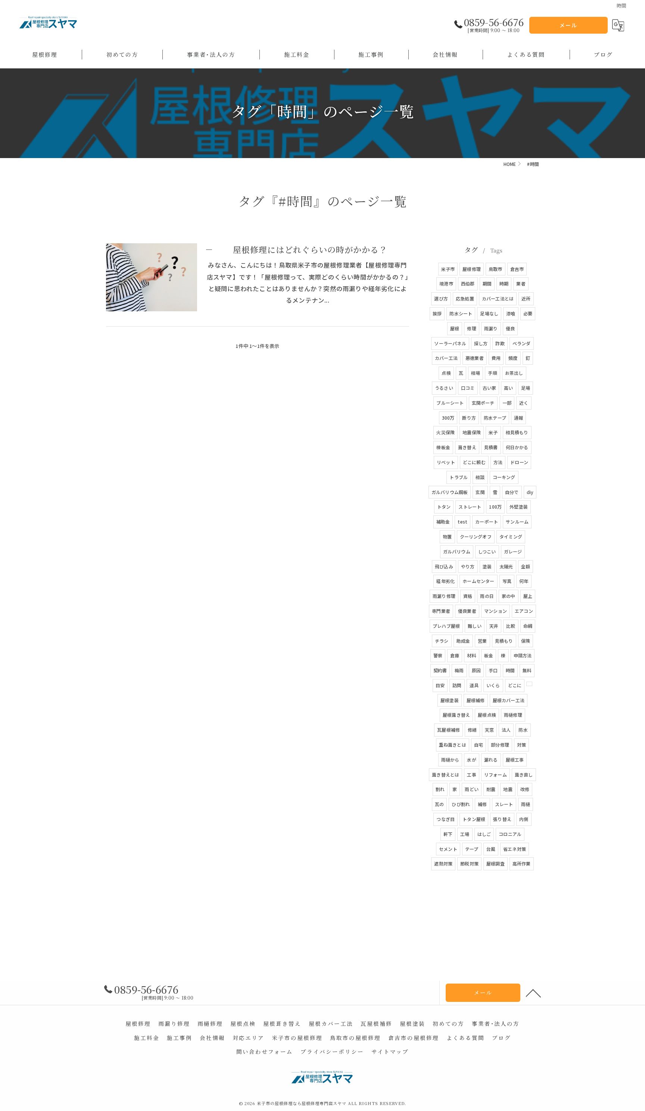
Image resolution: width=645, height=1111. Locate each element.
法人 (506, 729)
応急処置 (465, 298)
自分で (512, 492)
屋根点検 (487, 715)
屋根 (454, 328)
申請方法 (523, 655)
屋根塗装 (449, 700)
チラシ (442, 641)
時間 (510, 670)
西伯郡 (468, 283)
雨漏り (491, 328)
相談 (480, 477)
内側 (523, 819)
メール (568, 25)
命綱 (527, 626)
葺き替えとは (445, 774)
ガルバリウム (456, 551)
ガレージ (513, 551)
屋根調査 (495, 863)
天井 (493, 626)
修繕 (472, 729)
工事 (471, 774)
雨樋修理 (513, 715)
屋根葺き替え (456, 715)
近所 (525, 298)
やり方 (468, 566)
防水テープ (495, 417)
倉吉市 (517, 269)
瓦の (439, 804)
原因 (476, 670)
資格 (467, 596)
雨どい (472, 789)
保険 (525, 641)
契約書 (440, 670)
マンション (495, 611)
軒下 (447, 834)
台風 (490, 849)
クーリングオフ (476, 536)
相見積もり (517, 432)
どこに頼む (474, 462)
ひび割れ (461, 804)
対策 (521, 744)
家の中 (508, 596)
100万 (495, 506)
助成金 (463, 641)
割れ (440, 789)
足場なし (489, 313)
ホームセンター (478, 581)
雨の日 (487, 596)
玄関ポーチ (483, 402)
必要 (527, 313)
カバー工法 (446, 358)
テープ (472, 849)
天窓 (489, 729)
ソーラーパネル (450, 343)
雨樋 (525, 804)
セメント (448, 849)
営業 (482, 641)
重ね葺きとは (452, 744)
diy (530, 492)
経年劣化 (445, 581)
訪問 (456, 685)
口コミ (468, 388)
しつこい (487, 551)
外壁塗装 (519, 506)
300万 (448, 417)
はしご (484, 834)
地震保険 (471, 432)
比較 (510, 626)
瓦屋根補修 (448, 729)
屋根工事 (515, 759)
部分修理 (500, 744)
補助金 (443, 521)
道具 (474, 685)
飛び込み (444, 566)
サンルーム (517, 521)
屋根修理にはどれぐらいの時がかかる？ (310, 249)
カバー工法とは (498, 298)
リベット (446, 462)
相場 (475, 373)
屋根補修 (476, 700)
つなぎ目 (445, 819)
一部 (506, 402)
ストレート (469, 506)
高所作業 (521, 863)
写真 (506, 581)
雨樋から (450, 759)
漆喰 (510, 313)
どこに (515, 685)
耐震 (490, 789)
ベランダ (521, 343)
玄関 (480, 492)
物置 (447, 536)
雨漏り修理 (444, 596)
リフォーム (495, 774)
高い (508, 388)
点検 (446, 373)
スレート (504, 804)
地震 (507, 789)
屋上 (527, 596)
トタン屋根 (473, 819)
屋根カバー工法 (508, 700)
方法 (497, 462)
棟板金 (443, 447)
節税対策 (469, 863)
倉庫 (454, 655)
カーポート (486, 521)
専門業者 (441, 611)
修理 (471, 328)
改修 (524, 789)
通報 (518, 417)
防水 (522, 729)
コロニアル (510, 834)
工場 (464, 834)
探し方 (481, 343)
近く (523, 402)
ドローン (519, 462)
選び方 (441, 298)
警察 (437, 655)
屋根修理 (471, 269)
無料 (527, 670)
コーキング (504, 477)
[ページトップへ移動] (533, 992)
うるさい (444, 388)
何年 (523, 581)
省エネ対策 (514, 849)
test (462, 521)
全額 (525, 566)
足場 (525, 388)
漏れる (491, 759)
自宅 (478, 744)
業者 (520, 283)
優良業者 (467, 611)
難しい (475, 626)
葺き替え (467, 447)
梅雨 (459, 670)
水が (471, 759)
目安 (440, 685)
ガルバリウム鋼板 (449, 492)
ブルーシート (450, 402)
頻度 (512, 358)
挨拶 (437, 313)
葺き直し (524, 774)
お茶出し (514, 373)
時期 (503, 283)
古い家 (489, 388)
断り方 (469, 417)
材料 (471, 655)
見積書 (491, 447)
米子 (493, 432)
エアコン (524, 611)
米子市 (448, 269)
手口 (493, 670)
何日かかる (517, 447)
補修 (482, 804)
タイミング (510, 536)
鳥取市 (495, 269)
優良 (510, 328)
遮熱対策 (443, 863)
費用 (496, 358)
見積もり (504, 641)
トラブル (458, 477)
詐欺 (499, 343)
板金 (488, 655)
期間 (487, 283)
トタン (444, 506)
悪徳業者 (474, 358)
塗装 (487, 566)
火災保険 (445, 432)
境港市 (446, 283)
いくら (493, 685)
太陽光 (506, 566)
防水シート (460, 313)
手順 (492, 373)
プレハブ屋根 (446, 626)
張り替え (502, 819)
